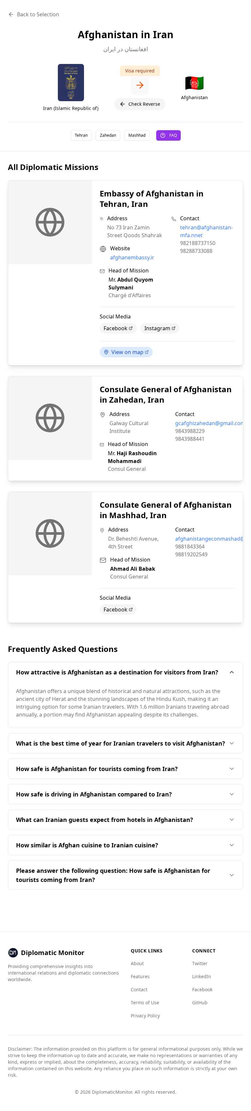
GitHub (200, 1002)
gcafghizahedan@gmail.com (210, 423)
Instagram (157, 328)
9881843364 (190, 546)
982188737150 (197, 243)
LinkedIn (201, 976)
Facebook (115, 328)
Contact (139, 989)
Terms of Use (145, 1002)
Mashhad (136, 135)
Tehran (81, 135)
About (137, 963)
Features (140, 976)
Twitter (200, 963)
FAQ (173, 135)
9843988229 (190, 431)
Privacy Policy (145, 1015)
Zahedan (108, 135)
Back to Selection (38, 14)
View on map (127, 352)
